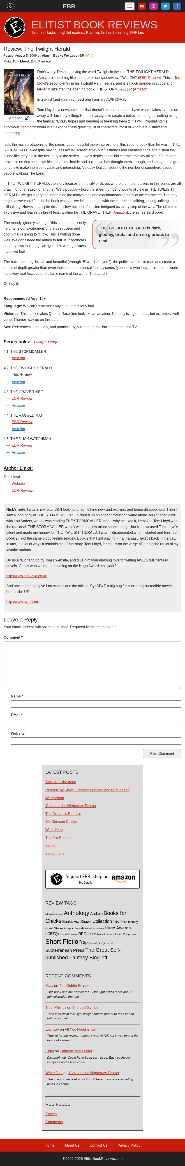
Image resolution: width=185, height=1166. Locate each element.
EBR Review (149, 78)
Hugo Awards (118, 928)
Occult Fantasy (68, 934)
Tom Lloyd (21, 61)
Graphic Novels (74, 928)
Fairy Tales (120, 922)
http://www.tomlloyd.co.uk (26, 576)
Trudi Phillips (55, 1007)
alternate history (54, 914)
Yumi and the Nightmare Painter (70, 806)
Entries (51, 1114)
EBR (69, 6)
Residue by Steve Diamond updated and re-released (87, 790)
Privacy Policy (129, 1145)
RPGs (83, 934)
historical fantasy (94, 928)
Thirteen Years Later (76, 1051)
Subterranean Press (64, 950)
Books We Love (65, 55)
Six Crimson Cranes (61, 822)
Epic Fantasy (41, 61)
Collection (102, 921)
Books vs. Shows (77, 921)
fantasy (133, 922)
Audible (96, 913)
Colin (49, 1051)
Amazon (17, 118)
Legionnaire (55, 853)
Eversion (52, 845)
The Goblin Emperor (75, 986)
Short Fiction (63, 941)
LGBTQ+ (52, 934)
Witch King (54, 830)
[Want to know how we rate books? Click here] (91, 55)
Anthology (76, 913)
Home (49, 1145)
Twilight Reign (45, 342)
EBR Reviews (23, 490)
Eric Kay (52, 1029)
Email (17, 715)
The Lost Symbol (85, 1007)
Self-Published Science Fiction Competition (112, 934)
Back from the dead (60, 782)
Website (18, 483)
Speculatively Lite (98, 942)
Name (17, 696)
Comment (13, 637)
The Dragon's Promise (63, 814)
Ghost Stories (54, 928)
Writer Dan (53, 1073)
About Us (72, 1145)
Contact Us (98, 1145)
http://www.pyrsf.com (22, 602)
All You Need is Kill (80, 1029)
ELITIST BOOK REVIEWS (94, 24)
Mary (49, 986)
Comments (54, 1122)
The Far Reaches (59, 838)
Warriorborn (54, 798)
